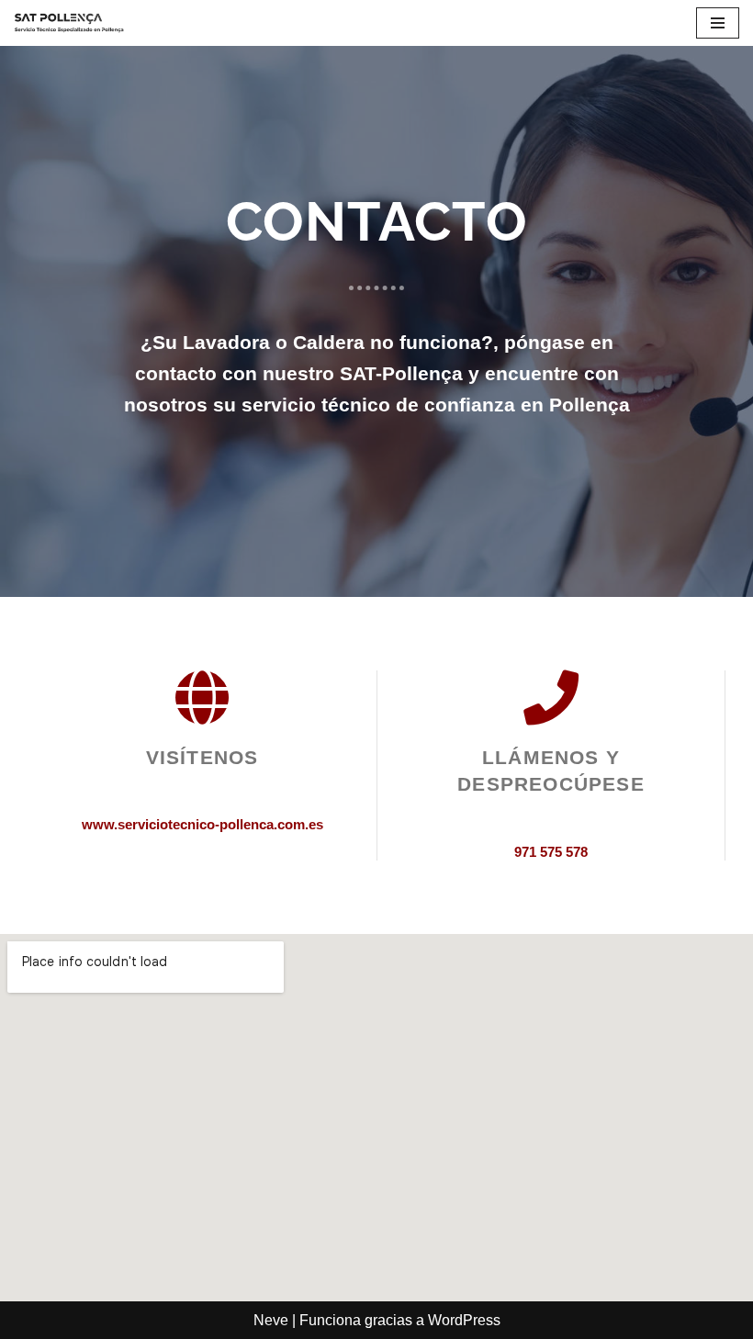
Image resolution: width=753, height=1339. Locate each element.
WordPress (464, 1320)
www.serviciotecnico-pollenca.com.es (202, 824)
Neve (270, 1320)
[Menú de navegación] (717, 23)
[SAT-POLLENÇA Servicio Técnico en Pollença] (69, 23)
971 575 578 (551, 852)
